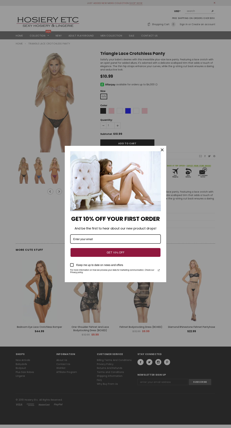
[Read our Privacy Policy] (159, 270)
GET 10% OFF (115, 252)
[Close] (162, 150)
